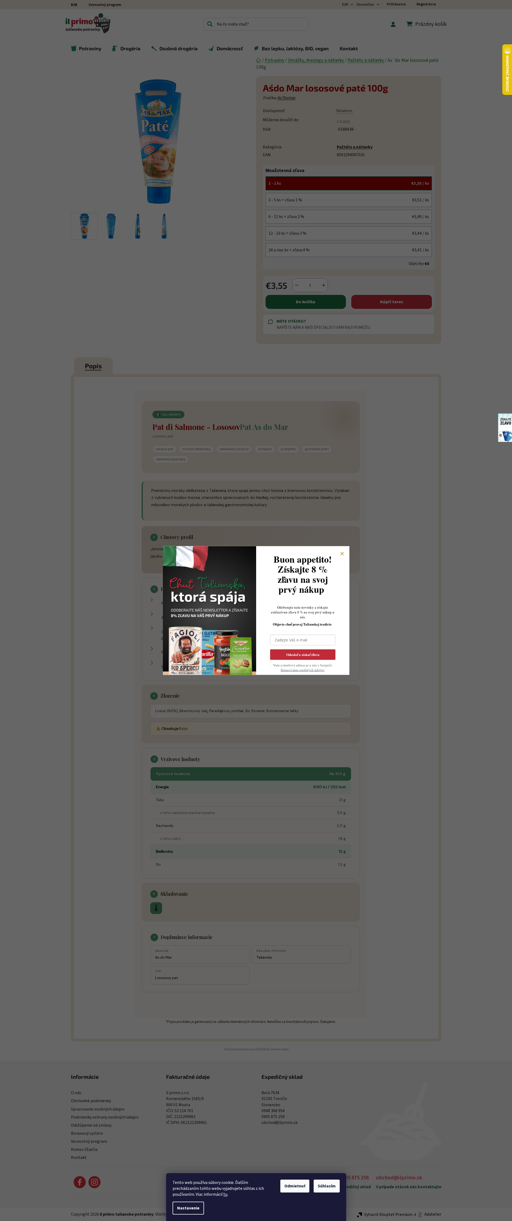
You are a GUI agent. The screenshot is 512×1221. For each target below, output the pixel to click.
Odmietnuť (294, 1186)
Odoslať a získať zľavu (302, 654)
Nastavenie (188, 1208)
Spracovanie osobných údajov (303, 669)
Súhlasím (327, 1186)
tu (225, 1194)
